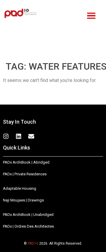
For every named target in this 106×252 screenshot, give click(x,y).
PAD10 (33, 243)
